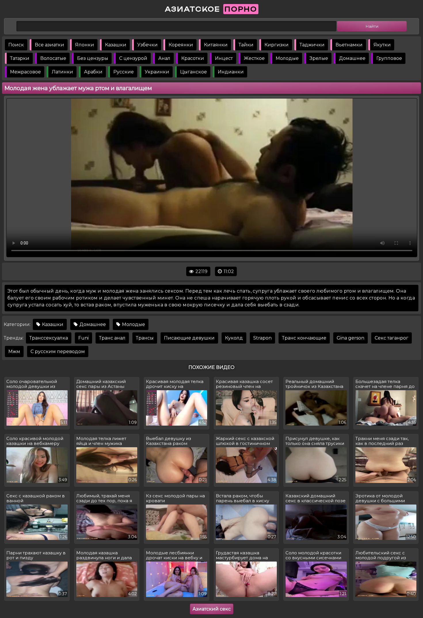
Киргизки (276, 45)
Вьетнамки (349, 45)
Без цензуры (92, 58)
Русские (123, 72)
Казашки (115, 45)
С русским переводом (58, 351)
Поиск (16, 45)
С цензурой (133, 58)
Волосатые (53, 58)
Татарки (19, 58)
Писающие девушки (189, 338)
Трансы (145, 338)
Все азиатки (49, 45)
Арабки (93, 72)
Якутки (382, 45)
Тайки (246, 45)
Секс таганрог (391, 338)
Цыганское (193, 72)
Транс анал (112, 338)
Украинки (157, 72)
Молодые (287, 58)
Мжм (14, 351)
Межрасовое (25, 72)
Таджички (312, 45)
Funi (83, 338)
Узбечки (147, 45)
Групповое (389, 58)
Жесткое (254, 58)
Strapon (262, 338)
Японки (84, 45)
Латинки (62, 72)
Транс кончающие (304, 338)
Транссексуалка (48, 338)
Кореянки (181, 45)
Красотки (192, 58)
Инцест (224, 58)
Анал (164, 58)
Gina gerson (350, 338)
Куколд (234, 338)
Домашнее (352, 58)
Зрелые (319, 58)
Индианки (231, 72)
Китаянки (216, 45)
